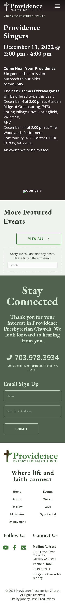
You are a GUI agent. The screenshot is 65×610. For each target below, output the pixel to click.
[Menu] (57, 6)
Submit (21, 429)
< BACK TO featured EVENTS (24, 16)
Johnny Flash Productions (37, 599)
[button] (5, 547)
